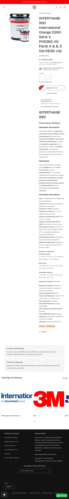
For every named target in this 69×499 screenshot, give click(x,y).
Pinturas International (10, 416)
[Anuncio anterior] (3, 2)
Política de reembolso (35, 493)
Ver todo (65, 378)
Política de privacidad (47, 493)
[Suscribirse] (49, 471)
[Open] (4, 495)
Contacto (7, 453)
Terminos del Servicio (11, 449)
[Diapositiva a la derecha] (38, 422)
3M (34, 416)
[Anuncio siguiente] (65, 2)
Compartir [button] (44, 331)
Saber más (55, 70)
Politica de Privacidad (11, 437)
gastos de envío (57, 62)
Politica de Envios (9, 445)
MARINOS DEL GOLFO (21, 493)
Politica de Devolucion (11, 441)
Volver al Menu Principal (11, 457)
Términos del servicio (59, 493)
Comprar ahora (52, 93)
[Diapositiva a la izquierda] (31, 422)
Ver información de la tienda (49, 106)
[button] (4, 7)
